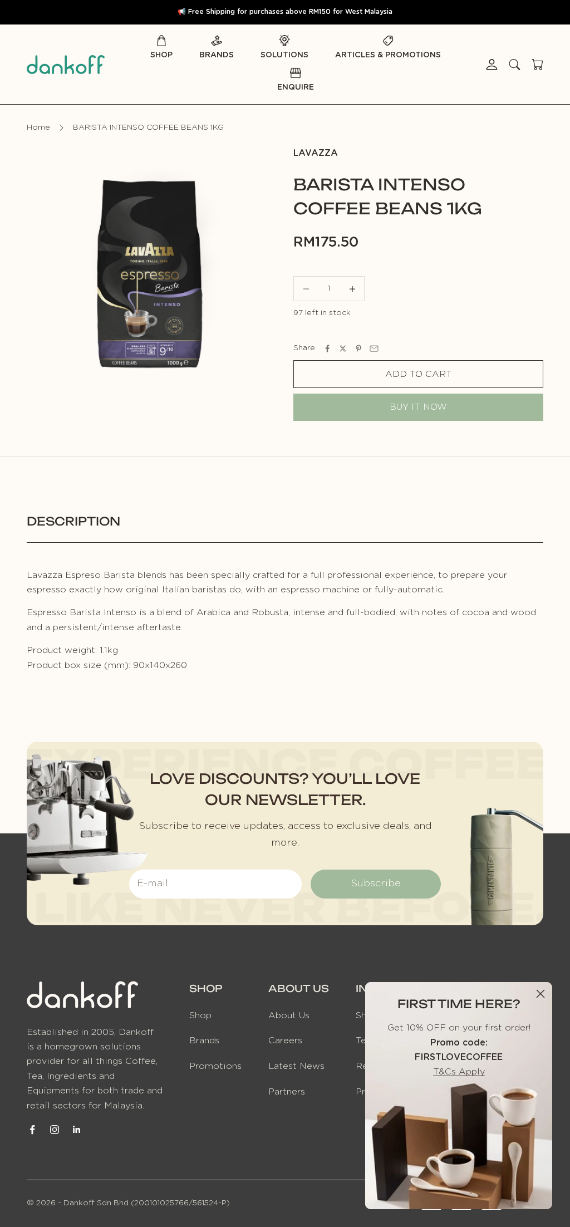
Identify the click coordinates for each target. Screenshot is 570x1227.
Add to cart (418, 374)
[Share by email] (374, 348)
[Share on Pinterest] (358, 348)
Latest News (296, 1066)
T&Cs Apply (459, 1071)
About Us (288, 1015)
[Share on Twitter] (342, 348)
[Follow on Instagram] (54, 1129)
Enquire (295, 87)
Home (38, 127)
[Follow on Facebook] (32, 1129)
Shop (161, 55)
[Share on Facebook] (327, 348)
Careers (285, 1040)
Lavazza (315, 153)
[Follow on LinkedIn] (76, 1129)
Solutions (284, 55)
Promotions (215, 1066)
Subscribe (376, 883)
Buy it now (418, 407)
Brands (216, 55)
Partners (286, 1091)
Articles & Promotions (388, 55)
